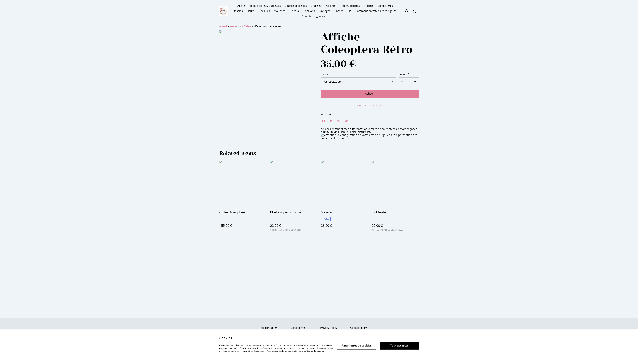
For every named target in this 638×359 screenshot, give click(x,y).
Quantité (404, 75)
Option (325, 75)
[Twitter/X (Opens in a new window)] (331, 121)
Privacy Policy (328, 328)
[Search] (407, 11)
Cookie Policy (358, 328)
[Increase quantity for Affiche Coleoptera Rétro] (415, 81)
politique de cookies (314, 350)
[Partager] (346, 121)
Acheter (370, 93)
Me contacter (269, 328)
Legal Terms (298, 328)
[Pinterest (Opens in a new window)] (338, 121)
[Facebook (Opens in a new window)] (323, 121)
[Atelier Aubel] (223, 11)
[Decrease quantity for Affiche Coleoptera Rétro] (402, 81)
